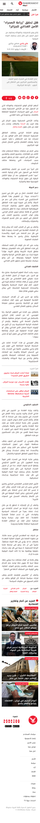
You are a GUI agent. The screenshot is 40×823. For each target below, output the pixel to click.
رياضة (34, 788)
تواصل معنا (32, 747)
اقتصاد (9, 9)
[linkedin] (9, 721)
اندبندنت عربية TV (30, 800)
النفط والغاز (18, 127)
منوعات (33, 784)
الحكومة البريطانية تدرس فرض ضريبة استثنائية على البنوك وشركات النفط (21, 650)
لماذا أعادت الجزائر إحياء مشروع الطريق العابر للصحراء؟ (16, 374)
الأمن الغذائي (15, 588)
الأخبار (34, 9)
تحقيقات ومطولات (29, 796)
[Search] (12, 4)
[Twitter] (16, 721)
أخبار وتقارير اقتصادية (31, 608)
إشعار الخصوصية (30, 738)
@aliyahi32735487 (20, 46)
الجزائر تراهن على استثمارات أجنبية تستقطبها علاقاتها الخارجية (17, 394)
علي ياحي (23, 43)
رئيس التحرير (31, 743)
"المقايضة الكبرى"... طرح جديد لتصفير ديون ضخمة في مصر (21, 677)
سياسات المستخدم (29, 734)
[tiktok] (7, 721)
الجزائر (35, 111)
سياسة (25, 9)
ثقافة (34, 776)
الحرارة (22, 123)
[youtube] (11, 721)
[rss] (4, 721)
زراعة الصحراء (24, 591)
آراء (17, 9)
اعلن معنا (32, 751)
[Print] (19, 97)
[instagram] (14, 721)
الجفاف (34, 591)
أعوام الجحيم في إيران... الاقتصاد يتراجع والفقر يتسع (20, 702)
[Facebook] (18, 721)
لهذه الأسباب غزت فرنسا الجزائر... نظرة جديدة (15, 383)
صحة (34, 792)
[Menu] (4, 4)
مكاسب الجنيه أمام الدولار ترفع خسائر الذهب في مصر (21, 626)
